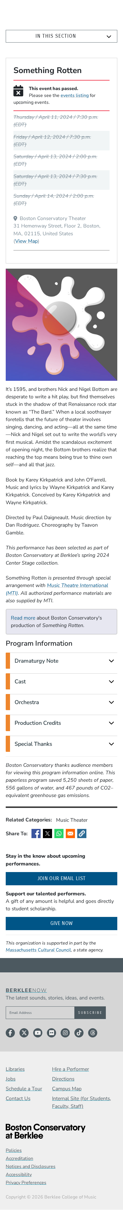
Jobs (10, 1078)
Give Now (61, 923)
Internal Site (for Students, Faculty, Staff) (81, 1102)
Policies (14, 1150)
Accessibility (19, 1174)
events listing (75, 95)
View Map (26, 240)
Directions (63, 1078)
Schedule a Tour (24, 1088)
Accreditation (19, 1158)
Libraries (15, 1069)
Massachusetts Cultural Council (38, 950)
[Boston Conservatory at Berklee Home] (61, 1131)
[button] (81, 833)
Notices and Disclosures (30, 1166)
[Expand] (109, 37)
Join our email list (77, 878)
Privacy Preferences (26, 1183)
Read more (23, 617)
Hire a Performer (70, 1069)
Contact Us (18, 1098)
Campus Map (67, 1088)
